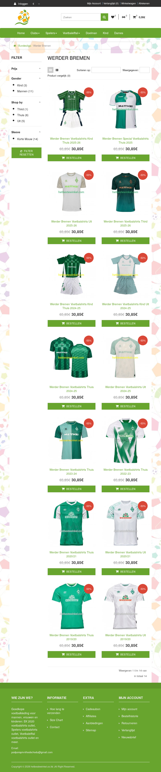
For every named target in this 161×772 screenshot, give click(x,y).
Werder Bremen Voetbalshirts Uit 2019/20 (125, 637)
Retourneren (129, 723)
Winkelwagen (128, 3)
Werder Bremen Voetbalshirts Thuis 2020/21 (71, 554)
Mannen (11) (25, 91)
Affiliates (91, 716)
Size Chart (56, 720)
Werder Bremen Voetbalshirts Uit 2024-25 (125, 389)
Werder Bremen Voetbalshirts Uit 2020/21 (125, 554)
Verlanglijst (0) (111, 3)
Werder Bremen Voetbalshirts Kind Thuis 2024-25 (71, 306)
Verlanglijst (128, 730)
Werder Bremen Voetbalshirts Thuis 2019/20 (71, 637)
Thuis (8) (22, 115)
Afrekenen (144, 3)
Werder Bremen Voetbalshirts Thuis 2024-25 (71, 389)
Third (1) (22, 109)
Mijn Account (94, 3)
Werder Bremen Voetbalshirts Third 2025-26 (125, 223)
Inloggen (22, 3)
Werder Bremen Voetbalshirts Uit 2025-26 (71, 223)
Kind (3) (22, 85)
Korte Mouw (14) (27, 139)
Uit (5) (21, 121)
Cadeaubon (93, 709)
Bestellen (73, 158)
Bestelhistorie (130, 716)
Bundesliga (24, 45)
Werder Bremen (42, 45)
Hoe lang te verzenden (55, 711)
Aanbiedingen (94, 723)
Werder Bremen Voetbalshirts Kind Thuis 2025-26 (71, 140)
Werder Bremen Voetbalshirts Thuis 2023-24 (71, 471)
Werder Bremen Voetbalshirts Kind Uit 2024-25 (125, 306)
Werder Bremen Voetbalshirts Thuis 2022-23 (125, 471)
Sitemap (91, 730)
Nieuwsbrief (129, 737)
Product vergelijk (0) (59, 75)
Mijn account (129, 709)
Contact (54, 727)
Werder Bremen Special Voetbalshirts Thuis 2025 (125, 140)
